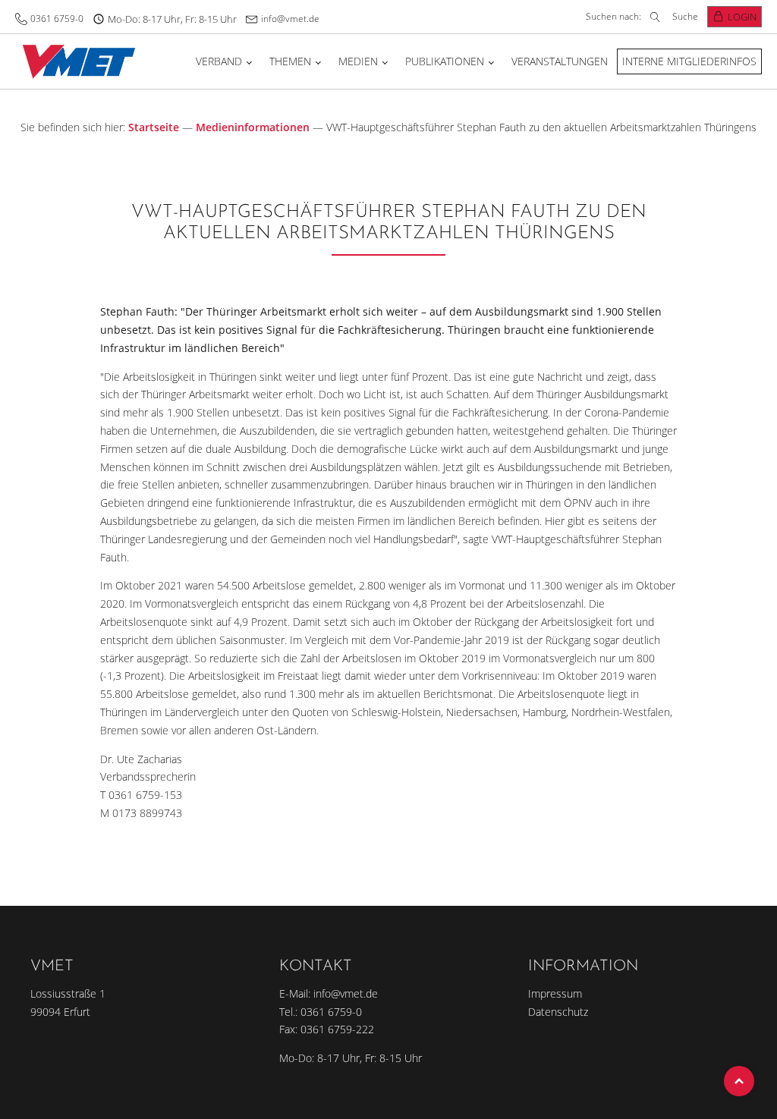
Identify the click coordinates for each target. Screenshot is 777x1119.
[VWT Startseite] (75, 61)
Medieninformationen (253, 127)
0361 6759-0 (56, 18)
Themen (290, 61)
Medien (358, 61)
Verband (219, 61)
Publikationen (444, 61)
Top (739, 1081)
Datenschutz (558, 1011)
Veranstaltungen (559, 61)
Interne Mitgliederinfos (689, 61)
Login (742, 17)
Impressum (555, 993)
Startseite (153, 127)
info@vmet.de (290, 18)
